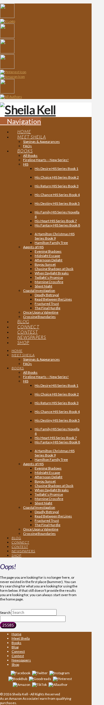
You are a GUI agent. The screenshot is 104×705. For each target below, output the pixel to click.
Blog (15, 647)
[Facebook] (20, 672)
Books (16, 643)
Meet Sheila (21, 638)
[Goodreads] (40, 678)
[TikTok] (39, 684)
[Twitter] (39, 672)
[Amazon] (21, 684)
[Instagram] (59, 672)
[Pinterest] (62, 678)
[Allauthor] (58, 684)
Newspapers (21, 660)
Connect (18, 651)
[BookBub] (18, 678)
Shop (15, 664)
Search (5, 612)
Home (16, 634)
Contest (18, 656)
